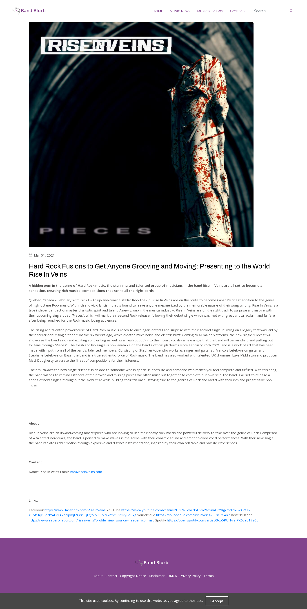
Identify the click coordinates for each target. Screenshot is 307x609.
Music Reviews (210, 11)
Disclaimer (157, 575)
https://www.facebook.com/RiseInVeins (75, 510)
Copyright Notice (133, 575)
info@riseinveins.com (86, 471)
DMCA (172, 575)
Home (158, 11)
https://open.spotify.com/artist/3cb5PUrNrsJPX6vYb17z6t (212, 520)
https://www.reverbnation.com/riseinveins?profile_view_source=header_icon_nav (91, 520)
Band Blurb (33, 11)
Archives (237, 11)
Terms (208, 575)
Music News (180, 11)
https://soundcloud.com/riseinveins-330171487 (193, 515)
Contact (111, 575)
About (98, 575)
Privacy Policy (190, 575)
